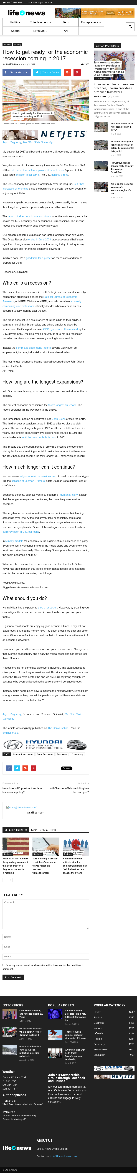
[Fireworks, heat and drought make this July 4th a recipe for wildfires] (101, 166)
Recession (62, 754)
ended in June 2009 (39, 239)
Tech (66, 22)
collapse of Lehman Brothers (28, 480)
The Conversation (58, 727)
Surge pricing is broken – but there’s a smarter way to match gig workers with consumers (44, 865)
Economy (17, 44)
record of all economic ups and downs (30, 216)
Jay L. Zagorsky (11, 142)
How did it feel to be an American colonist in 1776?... (122, 126)
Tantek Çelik (10, 1100)
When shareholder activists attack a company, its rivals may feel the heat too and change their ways (75, 865)
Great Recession (45, 754)
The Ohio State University (38, 142)
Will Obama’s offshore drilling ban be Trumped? (69, 790)
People (98, 1038)
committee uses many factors (33, 347)
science (98, 1028)
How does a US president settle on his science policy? (22, 790)
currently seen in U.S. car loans (20, 531)
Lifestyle (39, 31)
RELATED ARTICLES (16, 830)
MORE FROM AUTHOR (43, 830)
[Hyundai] (114, 1069)
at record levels (21, 170)
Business (7, 44)
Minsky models (14, 540)
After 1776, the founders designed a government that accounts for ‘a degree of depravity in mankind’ (15, 865)
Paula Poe (9, 1112)
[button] (130, 26)
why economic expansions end (38, 476)
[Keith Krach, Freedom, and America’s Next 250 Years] (9, 1014)
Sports (15, 31)
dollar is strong (59, 174)
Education (99, 1054)
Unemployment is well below (47, 170)
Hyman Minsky (69, 494)
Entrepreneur (89, 22)
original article (10, 732)
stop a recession (47, 607)
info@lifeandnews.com (63, 1156)
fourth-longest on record (62, 404)
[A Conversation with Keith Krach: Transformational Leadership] (55, 1053)
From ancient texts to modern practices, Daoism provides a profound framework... (114, 88)
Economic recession (23, 754)
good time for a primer (39, 257)
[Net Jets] (114, 1078)
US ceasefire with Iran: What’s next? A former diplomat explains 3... (30, 1031)
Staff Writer (12, 64)
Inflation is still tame (27, 174)
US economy (77, 754)
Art (66, 31)
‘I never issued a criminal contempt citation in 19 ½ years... (76, 1035)
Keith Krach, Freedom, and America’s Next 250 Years (31, 1013)
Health (97, 1012)
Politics (15, 22)
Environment (101, 1049)
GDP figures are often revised (60, 329)
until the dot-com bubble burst (39, 437)
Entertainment (39, 22)
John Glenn (58, 418)
